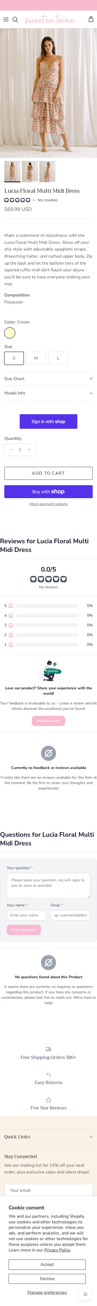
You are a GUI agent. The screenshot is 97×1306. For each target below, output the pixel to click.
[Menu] (6, 19)
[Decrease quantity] (9, 450)
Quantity (12, 438)
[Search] (18, 19)
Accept (47, 1264)
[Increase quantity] (30, 450)
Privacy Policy (57, 1250)
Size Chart (14, 379)
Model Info (14, 393)
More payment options (49, 504)
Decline (47, 1279)
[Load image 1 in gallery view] (48, 93)
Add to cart (48, 473)
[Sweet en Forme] (50, 19)
